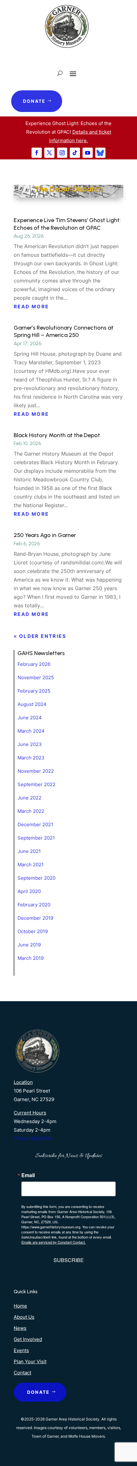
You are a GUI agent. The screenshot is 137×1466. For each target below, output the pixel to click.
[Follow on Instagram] (62, 153)
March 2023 (31, 758)
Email (28, 1175)
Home (20, 1306)
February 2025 (34, 691)
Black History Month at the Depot (57, 435)
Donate (34, 101)
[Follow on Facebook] (37, 153)
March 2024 (31, 731)
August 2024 (32, 704)
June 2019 (29, 945)
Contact (22, 1373)
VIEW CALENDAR (33, 1138)
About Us (24, 1317)
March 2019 (31, 958)
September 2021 (36, 838)
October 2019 (33, 931)
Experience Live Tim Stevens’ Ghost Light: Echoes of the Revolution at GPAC (67, 224)
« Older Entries (40, 636)
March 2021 (31, 865)
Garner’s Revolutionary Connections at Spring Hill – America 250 (63, 331)
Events (21, 1350)
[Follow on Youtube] (88, 153)
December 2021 (35, 824)
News (20, 1328)
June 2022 (29, 798)
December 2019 (35, 918)
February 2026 (34, 664)
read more (31, 307)
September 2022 (36, 784)
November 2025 (36, 677)
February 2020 (34, 905)
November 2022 (36, 771)
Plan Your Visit (30, 1361)
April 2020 (29, 891)
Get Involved (28, 1339)
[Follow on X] (49, 153)
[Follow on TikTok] (75, 153)
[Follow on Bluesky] (100, 153)
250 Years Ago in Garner (45, 535)
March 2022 (31, 811)
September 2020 (36, 878)
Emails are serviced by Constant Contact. (53, 1242)
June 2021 (29, 851)
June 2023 (30, 744)
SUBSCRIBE (69, 1260)
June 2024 (30, 718)
